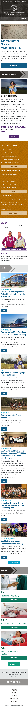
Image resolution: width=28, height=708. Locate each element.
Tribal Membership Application (9, 156)
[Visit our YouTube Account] (14, 682)
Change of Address (6, 149)
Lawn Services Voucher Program (10, 174)
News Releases (6, 290)
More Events (14, 664)
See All (14, 191)
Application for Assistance (8, 153)
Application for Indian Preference (10, 159)
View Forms (14, 166)
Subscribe (16, 2)
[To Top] (25, 704)
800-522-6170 (14, 676)
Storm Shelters (5, 178)
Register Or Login (14, 213)
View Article (14, 65)
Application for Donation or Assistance (11, 162)
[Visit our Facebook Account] (8, 682)
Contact (23, 2)
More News (13, 562)
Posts (3, 370)
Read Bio (3, 132)
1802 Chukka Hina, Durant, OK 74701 (14, 674)
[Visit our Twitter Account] (17, 682)
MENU (23, 19)
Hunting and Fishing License (8, 181)
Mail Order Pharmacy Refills (8, 187)
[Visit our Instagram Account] (11, 682)
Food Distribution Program (8, 184)
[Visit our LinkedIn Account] (20, 682)
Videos (12, 539)
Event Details (14, 600)
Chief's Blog (5, 413)
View (4, 310)
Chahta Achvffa (7, 2)
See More (13, 136)
